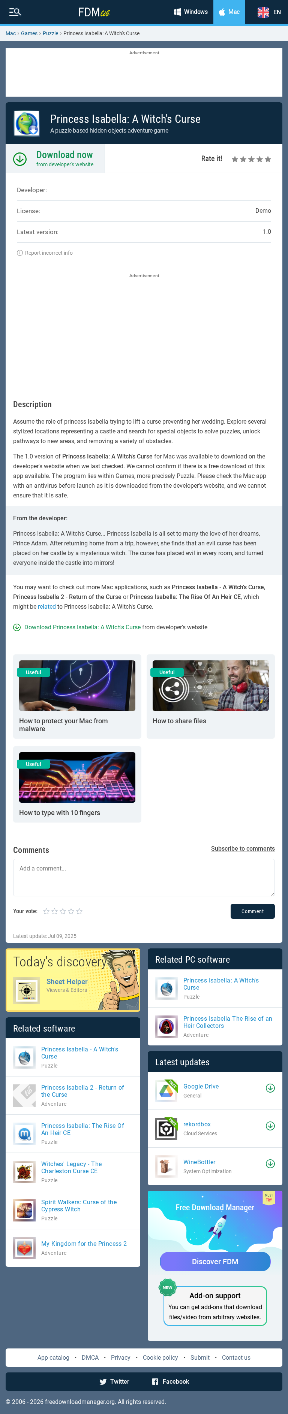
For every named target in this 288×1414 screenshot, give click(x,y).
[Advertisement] (144, 73)
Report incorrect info (49, 253)
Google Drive (201, 1086)
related (47, 606)
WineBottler (199, 1162)
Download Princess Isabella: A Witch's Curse (82, 627)
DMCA (90, 1357)
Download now (64, 154)
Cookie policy (160, 1357)
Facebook (176, 1381)
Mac (11, 33)
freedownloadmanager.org (80, 1401)
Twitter (119, 1381)
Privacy (120, 1357)
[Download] (270, 1088)
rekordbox (197, 1124)
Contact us (236, 1357)
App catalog (53, 1357)
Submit (200, 1357)
